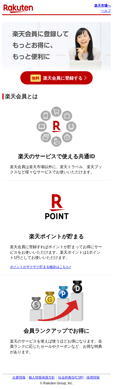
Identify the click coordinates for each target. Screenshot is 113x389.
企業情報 (19, 377)
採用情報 (93, 377)
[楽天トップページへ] (18, 8)
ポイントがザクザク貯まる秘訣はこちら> (40, 267)
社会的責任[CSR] (70, 377)
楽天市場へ (102, 5)
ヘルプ (106, 11)
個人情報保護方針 (42, 377)
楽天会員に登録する (57, 78)
